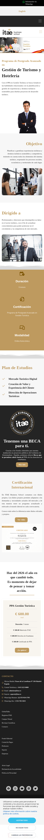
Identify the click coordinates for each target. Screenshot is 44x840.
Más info (22, 465)
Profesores (5, 746)
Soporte (4, 750)
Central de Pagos (7, 742)
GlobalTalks (6, 711)
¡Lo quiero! (22, 650)
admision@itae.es (15, 691)
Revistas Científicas (8, 723)
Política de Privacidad (9, 773)
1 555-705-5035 (20, 701)
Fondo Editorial (7, 738)
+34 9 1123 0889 (23, 687)
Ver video (21, 520)
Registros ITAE (7, 715)
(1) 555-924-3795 (24, 697)
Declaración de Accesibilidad (11, 769)
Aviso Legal (6, 765)
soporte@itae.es (15, 694)
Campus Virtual (7, 719)
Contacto (5, 727)
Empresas (5, 754)
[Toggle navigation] (40, 21)
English (22, 11)
